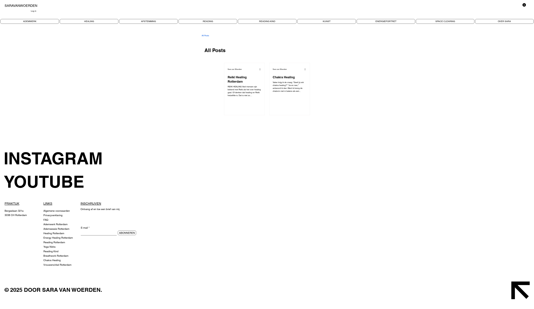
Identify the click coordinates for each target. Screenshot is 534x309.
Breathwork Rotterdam (55, 255)
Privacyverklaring (52, 215)
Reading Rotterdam (54, 242)
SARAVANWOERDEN (21, 5)
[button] (524, 5)
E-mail (84, 228)
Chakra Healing (52, 260)
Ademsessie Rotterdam (56, 228)
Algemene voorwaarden (56, 210)
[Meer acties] (261, 69)
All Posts (205, 35)
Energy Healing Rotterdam (58, 237)
